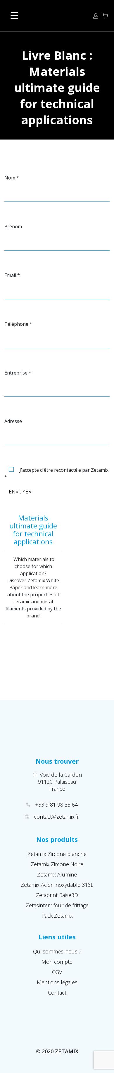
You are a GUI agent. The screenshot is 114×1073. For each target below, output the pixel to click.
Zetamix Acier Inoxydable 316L (57, 884)
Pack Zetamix (57, 915)
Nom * (11, 177)
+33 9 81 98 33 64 (57, 804)
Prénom (13, 226)
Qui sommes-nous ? (57, 951)
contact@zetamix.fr (57, 816)
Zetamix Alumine (57, 874)
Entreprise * (17, 373)
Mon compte (57, 961)
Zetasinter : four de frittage (57, 905)
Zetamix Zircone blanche (57, 853)
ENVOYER (20, 491)
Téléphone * (18, 324)
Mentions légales (57, 982)
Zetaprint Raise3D (57, 895)
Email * (12, 275)
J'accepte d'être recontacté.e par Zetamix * (56, 473)
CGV (57, 971)
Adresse (13, 421)
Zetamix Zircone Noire (57, 864)
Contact (57, 992)
